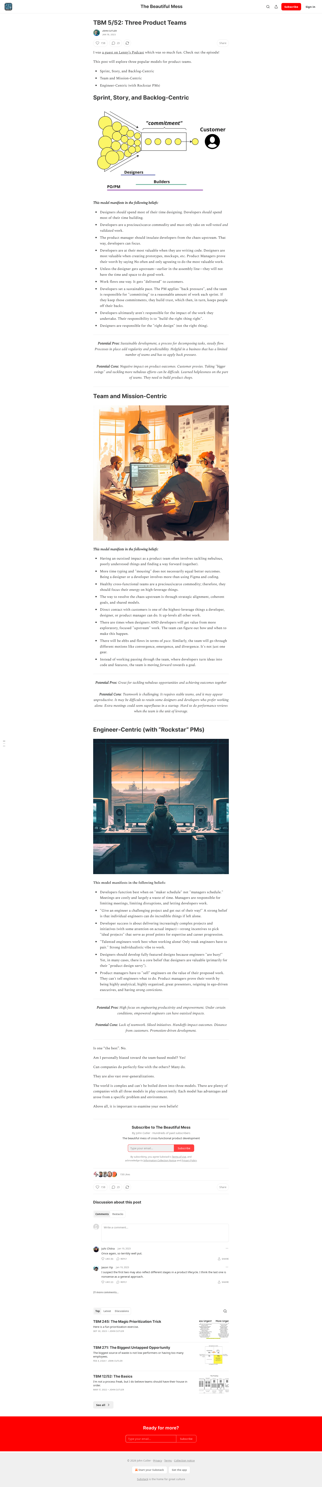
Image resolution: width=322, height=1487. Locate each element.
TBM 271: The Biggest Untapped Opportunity (131, 1347)
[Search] (268, 6)
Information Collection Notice (159, 1160)
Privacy (157, 1460)
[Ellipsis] (227, 1248)
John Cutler (109, 31)
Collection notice (184, 1460)
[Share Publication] (276, 6)
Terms (168, 1460)
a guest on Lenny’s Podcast (123, 52)
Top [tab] (97, 1311)
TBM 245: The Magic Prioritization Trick (127, 1321)
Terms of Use (179, 1156)
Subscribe (291, 7)
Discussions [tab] (122, 1311)
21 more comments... (106, 1292)
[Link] (88, 98)
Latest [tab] (107, 1311)
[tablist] (109, 1214)
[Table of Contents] (4, 743)
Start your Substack (151, 1470)
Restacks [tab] (117, 1214)
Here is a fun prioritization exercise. (116, 1327)
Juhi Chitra (108, 1248)
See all (100, 1405)
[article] (161, 1329)
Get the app (179, 1470)
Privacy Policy (189, 1160)
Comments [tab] (102, 1214)
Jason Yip (107, 1267)
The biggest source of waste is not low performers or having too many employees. (138, 1354)
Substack (142, 1479)
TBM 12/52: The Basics (112, 1376)
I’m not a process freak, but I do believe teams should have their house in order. (140, 1383)
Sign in (310, 7)
